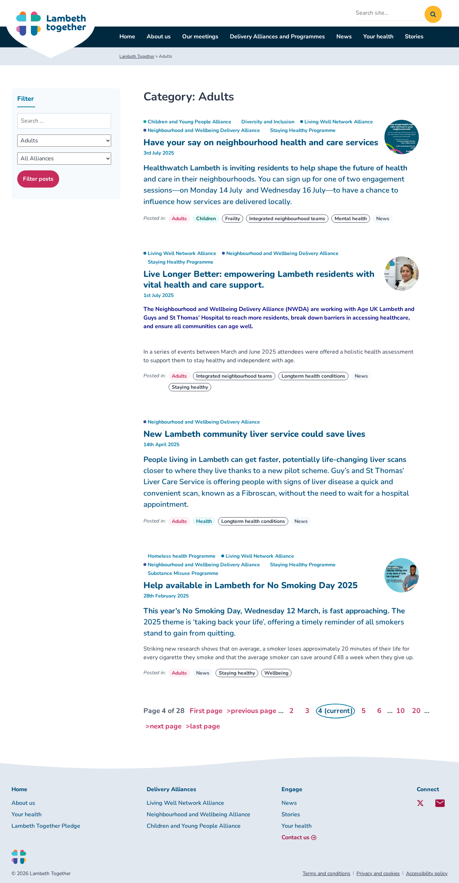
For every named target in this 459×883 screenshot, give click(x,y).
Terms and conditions (326, 873)
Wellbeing (276, 673)
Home (127, 37)
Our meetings (200, 37)
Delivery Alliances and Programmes (277, 37)
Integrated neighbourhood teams (287, 218)
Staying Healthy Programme (303, 130)
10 (400, 711)
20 (416, 711)
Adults (179, 218)
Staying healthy (190, 387)
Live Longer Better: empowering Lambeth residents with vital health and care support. (258, 279)
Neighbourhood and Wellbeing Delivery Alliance (204, 130)
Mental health (351, 218)
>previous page (251, 711)
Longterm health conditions (313, 376)
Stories (414, 37)
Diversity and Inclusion (267, 121)
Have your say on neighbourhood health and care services (260, 142)
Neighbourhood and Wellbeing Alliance (198, 814)
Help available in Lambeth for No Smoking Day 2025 (250, 585)
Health (204, 521)
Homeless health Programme (182, 556)
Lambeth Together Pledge (45, 826)
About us (159, 37)
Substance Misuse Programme (183, 573)
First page (206, 711)
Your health (378, 37)
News (344, 37)
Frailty (232, 218)
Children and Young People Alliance (189, 121)
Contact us (295, 837)
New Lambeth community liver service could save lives (254, 434)
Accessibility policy (427, 873)
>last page (203, 726)
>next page (163, 726)
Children (206, 218)
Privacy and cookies (378, 873)
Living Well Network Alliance (338, 121)
